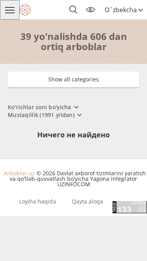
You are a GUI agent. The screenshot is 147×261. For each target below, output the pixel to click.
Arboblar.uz (19, 173)
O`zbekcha (121, 10)
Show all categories (73, 79)
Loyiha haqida (37, 201)
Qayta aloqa (87, 201)
